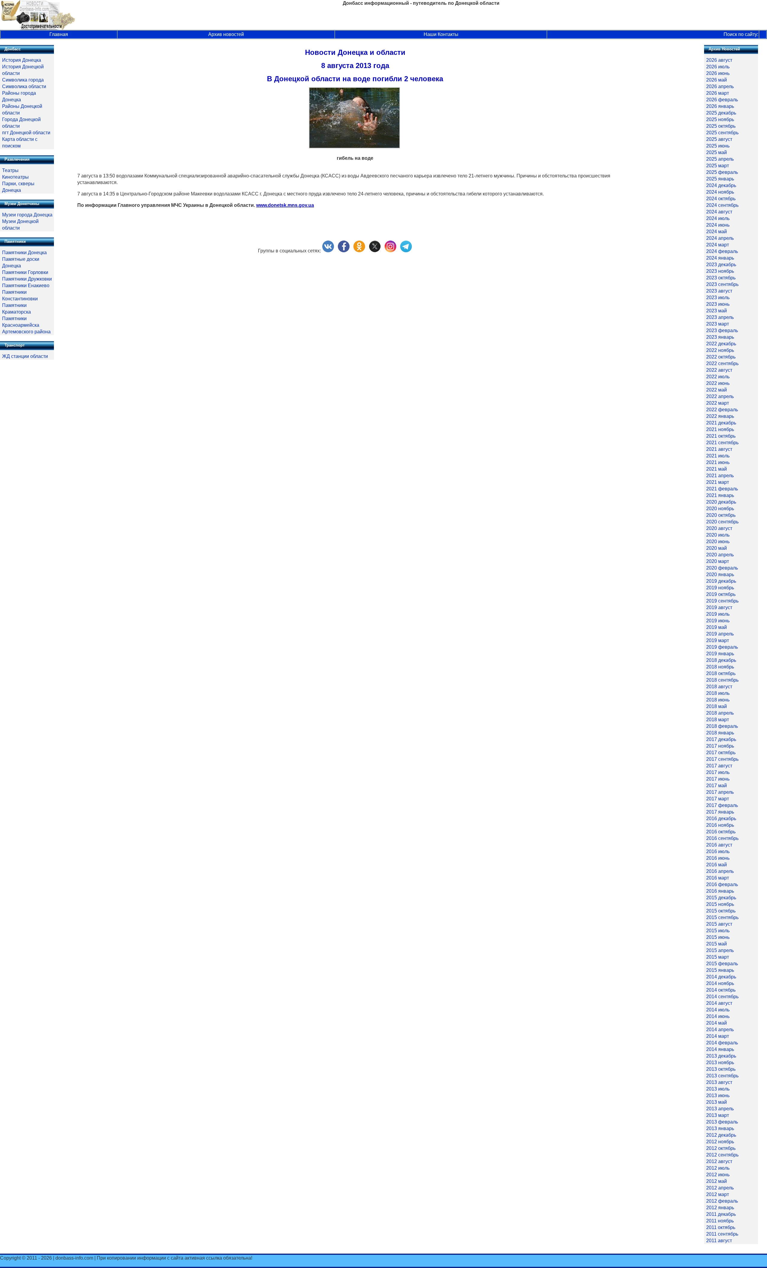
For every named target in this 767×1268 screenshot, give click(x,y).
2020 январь (720, 574)
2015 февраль (722, 963)
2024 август (719, 211)
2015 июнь (718, 937)
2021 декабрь (721, 422)
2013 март (717, 1115)
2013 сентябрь (722, 1075)
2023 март (717, 323)
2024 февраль (722, 251)
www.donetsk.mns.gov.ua (285, 205)
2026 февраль (722, 99)
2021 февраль (722, 488)
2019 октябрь (721, 594)
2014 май (716, 1022)
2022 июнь (718, 383)
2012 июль (718, 1168)
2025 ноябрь (720, 119)
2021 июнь (718, 462)
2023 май (716, 310)
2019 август (719, 607)
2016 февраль (722, 884)
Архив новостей (226, 34)
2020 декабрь (721, 502)
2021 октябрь (721, 436)
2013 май (716, 1102)
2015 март (717, 957)
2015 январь (720, 970)
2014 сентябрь (722, 996)
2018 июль (718, 693)
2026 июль (718, 66)
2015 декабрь (721, 897)
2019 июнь (718, 620)
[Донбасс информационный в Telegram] (406, 250)
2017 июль (718, 772)
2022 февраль (722, 409)
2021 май (716, 469)
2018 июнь (718, 699)
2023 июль (718, 297)
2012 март (717, 1194)
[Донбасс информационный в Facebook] (344, 250)
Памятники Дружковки (27, 278)
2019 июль (718, 614)
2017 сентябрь (722, 759)
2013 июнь (718, 1095)
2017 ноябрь (720, 746)
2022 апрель (720, 396)
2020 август (719, 528)
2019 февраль (722, 647)
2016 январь (720, 891)
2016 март (717, 877)
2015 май (716, 943)
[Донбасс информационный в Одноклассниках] (359, 250)
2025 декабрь (721, 112)
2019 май (716, 627)
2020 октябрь (721, 515)
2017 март (717, 798)
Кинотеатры (15, 177)
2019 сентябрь (722, 600)
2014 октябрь (721, 990)
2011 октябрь (720, 1227)
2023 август (719, 290)
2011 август (719, 1240)
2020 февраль (722, 567)
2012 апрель (720, 1187)
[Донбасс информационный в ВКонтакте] (328, 250)
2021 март (717, 482)
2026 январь (720, 106)
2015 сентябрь (722, 917)
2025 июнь (718, 145)
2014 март (717, 1036)
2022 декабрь (721, 343)
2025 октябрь (721, 126)
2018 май (716, 706)
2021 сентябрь (722, 442)
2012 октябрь (721, 1148)
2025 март (717, 165)
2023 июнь (718, 304)
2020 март (717, 561)
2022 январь (720, 416)
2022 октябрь (721, 356)
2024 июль (718, 218)
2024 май (716, 231)
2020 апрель (720, 554)
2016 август (719, 844)
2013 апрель (720, 1108)
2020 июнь (718, 541)
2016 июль (718, 851)
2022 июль (718, 376)
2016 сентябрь (722, 838)
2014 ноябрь (720, 983)
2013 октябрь (721, 1069)
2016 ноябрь (720, 825)
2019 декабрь (721, 581)
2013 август (719, 1082)
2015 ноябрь (720, 904)
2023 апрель (720, 317)
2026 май (716, 79)
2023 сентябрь (722, 284)
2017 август (719, 765)
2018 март (717, 719)
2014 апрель (720, 1029)
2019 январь (720, 653)
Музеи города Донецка (27, 214)
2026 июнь (718, 73)
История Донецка (21, 60)
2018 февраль (722, 726)
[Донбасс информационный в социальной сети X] (375, 250)
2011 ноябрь (720, 1220)
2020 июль (718, 534)
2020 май (716, 548)
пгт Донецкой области (26, 132)
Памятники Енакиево (25, 285)
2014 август (719, 1003)
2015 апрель (720, 950)
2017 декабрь (721, 739)
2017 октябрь (721, 752)
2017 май (716, 785)
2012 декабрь (721, 1135)
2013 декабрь (721, 1055)
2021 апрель (720, 475)
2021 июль (718, 455)
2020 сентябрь (722, 521)
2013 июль (718, 1088)
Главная (58, 34)
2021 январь (720, 495)
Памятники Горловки (25, 272)
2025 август (719, 139)
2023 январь (720, 337)
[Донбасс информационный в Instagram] (390, 250)
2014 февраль (722, 1042)
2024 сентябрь (722, 205)
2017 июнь (718, 778)
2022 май (716, 389)
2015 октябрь (721, 910)
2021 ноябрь (720, 429)
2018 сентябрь (722, 680)
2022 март (717, 403)
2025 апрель (720, 159)
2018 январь (720, 732)
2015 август (719, 924)
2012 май (716, 1181)
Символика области (24, 86)
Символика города (23, 79)
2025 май (716, 152)
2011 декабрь (721, 1214)
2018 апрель (720, 713)
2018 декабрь (721, 660)
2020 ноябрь (720, 508)
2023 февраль (722, 330)
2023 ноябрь (720, 271)
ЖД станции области (25, 356)
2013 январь (720, 1128)
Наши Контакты (441, 34)
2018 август (719, 686)
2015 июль (718, 930)
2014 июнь (718, 1016)
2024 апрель (720, 238)
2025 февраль (722, 172)
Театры (10, 170)
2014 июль (718, 1009)
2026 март (717, 93)
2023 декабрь (721, 264)
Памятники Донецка (24, 252)
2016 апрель (720, 871)
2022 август (719, 370)
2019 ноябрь (720, 587)
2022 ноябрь (720, 350)
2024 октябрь (721, 198)
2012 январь (720, 1207)
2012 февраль (722, 1201)
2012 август (719, 1161)
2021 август (719, 449)
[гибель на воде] (354, 146)
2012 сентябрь (722, 1154)
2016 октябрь (721, 831)
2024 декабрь (721, 185)
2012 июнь (718, 1174)
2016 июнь (718, 858)
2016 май (716, 864)
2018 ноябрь (720, 666)
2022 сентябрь (722, 363)
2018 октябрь (721, 673)
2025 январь (720, 178)
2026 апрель (720, 86)
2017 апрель (720, 792)
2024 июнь (718, 225)
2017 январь (720, 811)
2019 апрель (720, 633)
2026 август (719, 60)
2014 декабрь (721, 976)
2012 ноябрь (720, 1141)
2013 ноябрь (720, 1062)
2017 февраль (722, 805)
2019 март (717, 640)
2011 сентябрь (722, 1234)
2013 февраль (722, 1121)
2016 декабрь (721, 818)
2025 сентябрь (722, 132)
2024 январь (720, 257)
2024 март (717, 244)
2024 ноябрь (720, 192)
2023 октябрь (721, 277)
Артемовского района (26, 331)
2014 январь (720, 1049)
